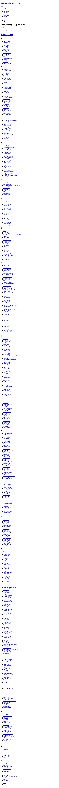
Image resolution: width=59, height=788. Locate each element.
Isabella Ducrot (6, 174)
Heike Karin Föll (7, 223)
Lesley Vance (6, 697)
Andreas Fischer (7, 209)
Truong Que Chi (7, 128)
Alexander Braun (7, 109)
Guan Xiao (5, 749)
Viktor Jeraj (6, 329)
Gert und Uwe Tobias (8, 674)
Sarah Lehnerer (6, 406)
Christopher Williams (8, 734)
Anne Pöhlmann (7, 545)
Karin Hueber (6, 306)
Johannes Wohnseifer (8, 739)
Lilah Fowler (6, 216)
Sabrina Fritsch (6, 218)
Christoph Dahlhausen (8, 147)
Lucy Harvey (6, 271)
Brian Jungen (6, 333)
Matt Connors (6, 136)
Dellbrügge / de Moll (8, 157)
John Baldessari (7, 70)
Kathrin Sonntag (7, 637)
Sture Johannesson (7, 330)
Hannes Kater (6, 350)
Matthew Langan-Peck (8, 401)
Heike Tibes (6, 670)
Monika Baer (6, 69)
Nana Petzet (6, 529)
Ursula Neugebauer (7, 487)
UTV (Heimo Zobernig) (8, 688)
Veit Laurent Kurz (7, 393)
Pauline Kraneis (7, 382)
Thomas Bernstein (7, 87)
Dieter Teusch (6, 664)
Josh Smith (5, 635)
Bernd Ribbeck (6, 563)
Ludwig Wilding (7, 731)
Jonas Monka (6, 464)
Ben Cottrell (6, 137)
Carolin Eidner (6, 186)
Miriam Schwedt (7, 618)
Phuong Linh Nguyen (8, 491)
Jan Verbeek (6, 699)
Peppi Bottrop (6, 105)
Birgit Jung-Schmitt (7, 331)
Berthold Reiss (6, 554)
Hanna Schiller (6, 604)
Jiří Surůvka (6, 653)
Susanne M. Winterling (8, 736)
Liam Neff (5, 486)
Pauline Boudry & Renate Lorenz (11, 557)
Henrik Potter (6, 540)
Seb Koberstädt (6, 375)
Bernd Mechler (6, 449)
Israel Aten (5, 60)
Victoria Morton (7, 468)
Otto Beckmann (7, 79)
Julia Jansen (6, 327)
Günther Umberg (7, 689)
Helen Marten (6, 437)
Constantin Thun (7, 668)
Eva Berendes (6, 83)
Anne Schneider (7, 606)
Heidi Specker (6, 639)
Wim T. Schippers (7, 659)
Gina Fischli (6, 212)
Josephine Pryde (7, 544)
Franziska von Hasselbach (9, 274)
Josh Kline (5, 372)
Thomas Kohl (6, 377)
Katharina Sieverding (8, 631)
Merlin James (6, 326)
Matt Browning (6, 111)
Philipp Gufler (6, 250)
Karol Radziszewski (8, 553)
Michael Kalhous (7, 341)
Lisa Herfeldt (6, 287)
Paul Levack (6, 417)
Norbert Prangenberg (8, 542)
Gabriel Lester (6, 414)
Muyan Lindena (7, 419)
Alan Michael (6, 456)
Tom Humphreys (7, 308)
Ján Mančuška (6, 434)
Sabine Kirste (6, 367)
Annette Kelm (6, 358)
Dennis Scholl (6, 610)
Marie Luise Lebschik (8, 404)
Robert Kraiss (6, 381)
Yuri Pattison (6, 522)
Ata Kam (5, 342)
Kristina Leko (6, 410)
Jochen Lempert (7, 412)
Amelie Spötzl (6, 640)
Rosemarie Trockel (7, 682)
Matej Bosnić (6, 104)
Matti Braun (6, 108)
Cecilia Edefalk (6, 182)
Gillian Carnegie (7, 124)
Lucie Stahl (6, 642)
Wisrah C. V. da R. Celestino (10, 120)
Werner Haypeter (7, 280)
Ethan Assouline (7, 56)
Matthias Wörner (7, 741)
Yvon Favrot (6, 207)
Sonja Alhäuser (6, 47)
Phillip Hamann (7, 266)
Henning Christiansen (8, 130)
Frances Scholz (6, 612)
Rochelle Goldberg (7, 241)
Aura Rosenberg (7, 573)
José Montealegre (7, 465)
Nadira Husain (6, 311)
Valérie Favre (6, 205)
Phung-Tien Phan (7, 531)
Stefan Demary (6, 161)
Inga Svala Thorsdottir (8, 667)
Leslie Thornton (7, 665)
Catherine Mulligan (7, 472)
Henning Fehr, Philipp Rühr (9, 532)
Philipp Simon (6, 632)
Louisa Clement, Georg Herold (10, 289)
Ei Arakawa (6, 55)
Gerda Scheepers (7, 600)
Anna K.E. (5, 339)
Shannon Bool (6, 101)
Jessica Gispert (6, 237)
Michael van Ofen (7, 503)
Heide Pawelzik (7, 525)
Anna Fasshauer (7, 203)
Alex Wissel (6, 737)
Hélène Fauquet (7, 204)
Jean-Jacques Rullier (8, 580)
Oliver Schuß (6, 617)
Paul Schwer (6, 619)
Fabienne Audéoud (7, 63)
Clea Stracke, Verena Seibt (9, 701)
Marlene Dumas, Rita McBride (10, 175)
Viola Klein (6, 370)
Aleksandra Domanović (8, 171)
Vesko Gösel (6, 258)
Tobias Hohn (6, 299)
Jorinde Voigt (6, 706)
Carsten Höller (6, 314)
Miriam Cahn (6, 121)
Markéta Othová (7, 510)
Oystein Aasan (6, 42)
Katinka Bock (6, 99)
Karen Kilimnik (7, 364)
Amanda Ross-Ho (7, 575)
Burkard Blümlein (7, 97)
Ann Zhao (5, 765)
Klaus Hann (6, 270)
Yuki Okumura (6, 505)
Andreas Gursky (7, 253)
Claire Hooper (6, 301)
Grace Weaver (6, 717)
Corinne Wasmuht (7, 716)
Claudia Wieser (6, 730)
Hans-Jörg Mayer (7, 446)
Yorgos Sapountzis (7, 594)
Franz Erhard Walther (8, 714)
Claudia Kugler (6, 390)
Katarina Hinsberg (7, 295)
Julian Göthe (6, 259)
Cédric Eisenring (7, 188)
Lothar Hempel (6, 284)
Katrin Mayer (6, 445)
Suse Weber (6, 718)
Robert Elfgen (6, 190)
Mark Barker (6, 72)
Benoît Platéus (6, 536)
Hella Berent (6, 84)
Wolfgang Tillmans (7, 673)
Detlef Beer (6, 81)
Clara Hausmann (7, 279)
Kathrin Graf (6, 242)
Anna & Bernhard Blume (9, 95)
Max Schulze (6, 614)
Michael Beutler (7, 88)
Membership (6, 17)
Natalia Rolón (6, 568)
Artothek (5, 16)
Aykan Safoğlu (6, 588)
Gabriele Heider (7, 282)
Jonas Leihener (6, 409)
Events (5, 10)
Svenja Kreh (6, 384)
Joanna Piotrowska (7, 535)
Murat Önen (6, 514)
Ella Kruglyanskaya (7, 386)
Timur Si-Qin (6, 628)
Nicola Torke (6, 677)
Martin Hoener (6, 296)
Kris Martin (6, 438)
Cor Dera (5, 164)
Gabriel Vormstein (7, 707)
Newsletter (5, 19)
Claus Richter (6, 566)
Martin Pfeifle (6, 530)
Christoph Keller (7, 354)
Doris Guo (5, 251)
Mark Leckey (6, 405)
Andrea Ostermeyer (7, 508)
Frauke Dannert (7, 149)
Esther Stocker (6, 645)
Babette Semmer (7, 626)
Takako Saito (6, 590)
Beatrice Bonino (7, 100)
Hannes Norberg (7, 496)
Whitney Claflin (7, 132)
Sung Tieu (5, 672)
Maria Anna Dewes (7, 167)
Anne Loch (6, 423)
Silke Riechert (6, 567)
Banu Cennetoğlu (7, 125)
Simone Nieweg (7, 493)
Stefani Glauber (7, 240)
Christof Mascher (7, 441)
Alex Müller (6, 474)
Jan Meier (5, 451)
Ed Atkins (5, 62)
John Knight (6, 373)
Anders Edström (7, 184)
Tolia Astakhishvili (7, 58)
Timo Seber (6, 624)
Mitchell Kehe (6, 353)
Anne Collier (6, 133)
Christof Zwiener (7, 769)
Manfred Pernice (7, 527)
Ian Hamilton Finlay (8, 208)
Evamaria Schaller (7, 597)
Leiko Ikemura (6, 320)
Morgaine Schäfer (7, 622)
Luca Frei (5, 217)
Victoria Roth (6, 577)
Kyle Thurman (6, 669)
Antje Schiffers (6, 603)
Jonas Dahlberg (7, 145)
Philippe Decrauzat (7, 155)
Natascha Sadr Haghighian (9, 587)
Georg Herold (6, 291)
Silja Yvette (6, 757)
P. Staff (5, 641)
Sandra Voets (6, 703)
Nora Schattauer (7, 599)
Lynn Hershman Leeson (8, 292)
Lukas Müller (6, 473)
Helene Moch (6, 463)
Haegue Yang (6, 755)
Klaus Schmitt (6, 605)
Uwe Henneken (7, 286)
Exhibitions (6, 8)
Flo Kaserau (6, 348)
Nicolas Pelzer (6, 526)
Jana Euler (5, 195)
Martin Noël (6, 497)
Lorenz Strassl (6, 646)
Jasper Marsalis (6, 436)
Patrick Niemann (7, 492)
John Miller (6, 459)
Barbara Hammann (7, 269)
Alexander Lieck (7, 418)
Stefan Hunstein (7, 310)
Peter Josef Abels (7, 44)
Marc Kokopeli (6, 379)
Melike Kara (6, 345)
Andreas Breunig (7, 110)
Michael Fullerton (7, 222)
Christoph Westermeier (8, 726)
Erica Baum (6, 74)
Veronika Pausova (7, 523)
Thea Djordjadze (7, 170)
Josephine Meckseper (8, 450)
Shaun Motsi (6, 469)
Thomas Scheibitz (7, 601)
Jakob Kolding (6, 380)
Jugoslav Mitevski (7, 461)
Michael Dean (6, 153)
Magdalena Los (7, 426)
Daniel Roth (6, 578)
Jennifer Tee (6, 663)
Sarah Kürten (6, 395)
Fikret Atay (6, 59)
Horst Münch (6, 477)
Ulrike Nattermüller (7, 484)
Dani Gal (5, 232)
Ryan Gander (6, 233)
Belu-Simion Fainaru (8, 201)
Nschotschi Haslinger (8, 273)
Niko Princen (6, 543)
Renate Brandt (6, 106)
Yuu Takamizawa (7, 660)
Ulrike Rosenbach (7, 572)
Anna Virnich (6, 702)
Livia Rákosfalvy (7, 581)
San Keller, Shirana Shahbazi (10, 355)
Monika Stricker (7, 648)
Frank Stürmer (6, 650)
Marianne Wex (6, 727)
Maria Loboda (6, 422)
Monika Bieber (6, 90)
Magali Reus (6, 559)
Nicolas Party (6, 521)
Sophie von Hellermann (8, 283)
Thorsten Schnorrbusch (8, 609)
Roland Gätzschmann (8, 255)
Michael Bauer (6, 73)
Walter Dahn (6, 148)
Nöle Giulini (6, 238)
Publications (6, 12)
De (5, 21)
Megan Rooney (7, 571)
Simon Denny (6, 162)
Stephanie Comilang (8, 134)
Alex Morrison (6, 467)
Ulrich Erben (6, 191)
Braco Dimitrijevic (7, 169)
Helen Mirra (6, 460)
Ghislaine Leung (7, 415)
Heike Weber (6, 719)
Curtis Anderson (7, 53)
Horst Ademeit (6, 45)
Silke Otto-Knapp (7, 511)
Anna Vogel (6, 704)
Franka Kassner (7, 349)
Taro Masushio (6, 442)
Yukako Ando (6, 54)
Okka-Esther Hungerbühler (9, 309)
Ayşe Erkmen (6, 194)
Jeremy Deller (6, 158)
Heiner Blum (6, 93)
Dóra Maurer (6, 443)
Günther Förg (6, 225)
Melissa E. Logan (7, 424)
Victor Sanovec (6, 592)
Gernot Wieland (7, 728)
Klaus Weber (6, 721)
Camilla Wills (6, 735)
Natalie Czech (6, 139)
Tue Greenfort (6, 245)
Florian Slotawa (7, 633)
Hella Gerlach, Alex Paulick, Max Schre (12, 234)
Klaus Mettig (6, 454)
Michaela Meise (7, 452)
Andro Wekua (6, 723)
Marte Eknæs (6, 189)
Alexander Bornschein (8, 102)
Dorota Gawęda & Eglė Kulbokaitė (11, 185)
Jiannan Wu (6, 740)
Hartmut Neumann (7, 488)
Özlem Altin (6, 50)
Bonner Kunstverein (10, 3)
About (4, 20)
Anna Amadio (6, 51)
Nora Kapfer (6, 344)
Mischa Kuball (6, 388)
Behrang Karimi (7, 346)
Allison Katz (6, 352)
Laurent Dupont (7, 176)
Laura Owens (6, 512)
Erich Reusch (6, 560)
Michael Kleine (6, 371)
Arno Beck (5, 77)
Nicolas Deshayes (7, 166)
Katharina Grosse (7, 247)
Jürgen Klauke (6, 368)
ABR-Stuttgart (6, 41)
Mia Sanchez (6, 591)
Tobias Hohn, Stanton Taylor (10, 644)
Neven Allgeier (6, 49)
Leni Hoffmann (7, 297)
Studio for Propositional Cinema (10, 649)
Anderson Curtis (7, 138)
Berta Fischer (6, 210)
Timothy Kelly (6, 357)
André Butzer (6, 113)
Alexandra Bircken (7, 91)
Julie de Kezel (6, 361)
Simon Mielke (6, 458)
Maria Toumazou (7, 678)
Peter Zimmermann (7, 766)
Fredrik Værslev (7, 708)
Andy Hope (6, 302)
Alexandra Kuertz (7, 389)
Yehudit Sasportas (7, 595)
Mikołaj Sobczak (7, 636)
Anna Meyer (6, 455)
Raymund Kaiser (7, 340)
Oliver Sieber (6, 630)
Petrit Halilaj (6, 265)
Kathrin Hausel (6, 278)
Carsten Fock (6, 214)
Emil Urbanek (6, 691)
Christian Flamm (7, 213)
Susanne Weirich (7, 722)
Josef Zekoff (6, 763)
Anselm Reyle (6, 562)
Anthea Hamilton (7, 268)
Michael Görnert (7, 256)
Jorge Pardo (6, 520)
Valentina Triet (6, 681)
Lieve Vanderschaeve (8, 698)
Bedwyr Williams (7, 732)
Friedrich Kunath (7, 391)
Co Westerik (6, 725)
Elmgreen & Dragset (8, 173)
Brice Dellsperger (7, 160)
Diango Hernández (7, 288)
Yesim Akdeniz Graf (8, 243)
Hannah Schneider (7, 608)
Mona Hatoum (6, 275)
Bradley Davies (7, 151)
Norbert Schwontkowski (9, 621)
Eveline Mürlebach (7, 478)
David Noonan (6, 495)
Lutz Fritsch (6, 219)
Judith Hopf (6, 304)
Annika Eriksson (7, 193)
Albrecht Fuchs (6, 221)
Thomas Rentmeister (8, 558)
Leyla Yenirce (6, 756)
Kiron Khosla (6, 362)
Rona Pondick (6, 539)
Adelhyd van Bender (8, 82)
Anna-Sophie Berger (8, 86)
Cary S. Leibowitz (7, 408)
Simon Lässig (6, 427)
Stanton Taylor (6, 661)
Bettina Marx (6, 440)
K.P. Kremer (6, 385)
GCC (4, 231)
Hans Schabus (6, 596)
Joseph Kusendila (7, 394)
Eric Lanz (5, 403)
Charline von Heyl (7, 293)
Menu (2, 6)
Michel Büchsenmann (8, 114)
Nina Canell (6, 123)
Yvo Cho (5, 129)
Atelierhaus (6, 15)
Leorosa (5, 413)
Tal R (4, 551)
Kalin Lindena (6, 421)
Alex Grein (6, 246)
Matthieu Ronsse (7, 569)
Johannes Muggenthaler (8, 470)
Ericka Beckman (7, 78)
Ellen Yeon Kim (7, 366)
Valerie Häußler (7, 313)
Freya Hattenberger (7, 277)
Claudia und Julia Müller (9, 476)
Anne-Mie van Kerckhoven (9, 359)
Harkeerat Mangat (7, 433)
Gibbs (4, 236)
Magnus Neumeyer (7, 489)
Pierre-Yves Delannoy (8, 156)
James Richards (7, 564)
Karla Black (6, 92)
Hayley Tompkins (7, 676)
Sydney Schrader (7, 613)
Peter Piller (5, 534)
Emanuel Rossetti (7, 576)
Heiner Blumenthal (7, 96)
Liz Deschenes (6, 165)
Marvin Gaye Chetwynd (9, 127)
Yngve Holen (6, 300)
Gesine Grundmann (7, 249)
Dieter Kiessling (7, 363)
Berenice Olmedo (7, 507)
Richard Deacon (7, 152)
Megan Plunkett (7, 538)
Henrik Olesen (6, 506)
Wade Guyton (6, 254)
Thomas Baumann (7, 75)
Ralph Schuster (6, 615)
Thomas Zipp (6, 767)
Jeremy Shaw (6, 627)
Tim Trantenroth (7, 679)
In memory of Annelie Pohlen (10, 14)
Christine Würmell (7, 743)
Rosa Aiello (6, 46)
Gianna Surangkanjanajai (9, 651)
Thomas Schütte (7, 623)
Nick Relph (6, 555)
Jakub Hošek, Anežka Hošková (10, 305)
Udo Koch (5, 376)
